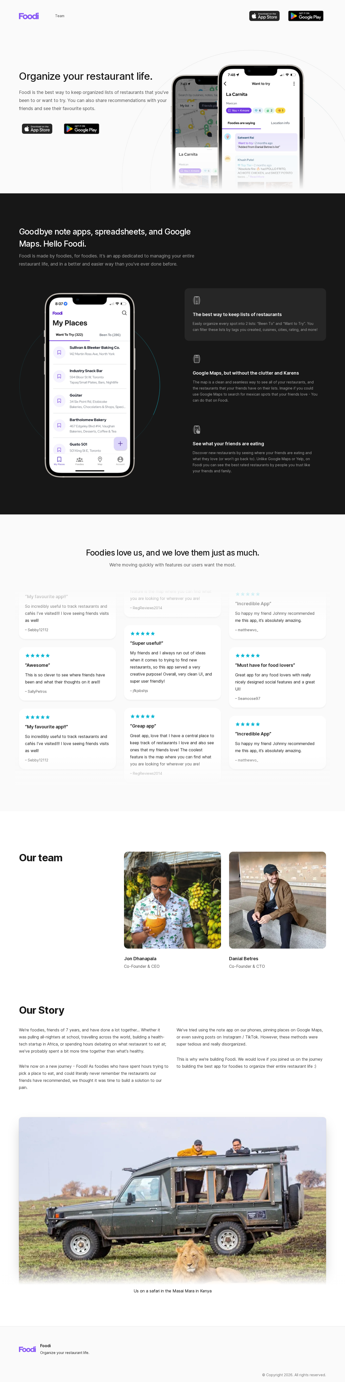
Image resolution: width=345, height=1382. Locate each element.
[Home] (29, 15)
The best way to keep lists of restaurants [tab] (237, 314)
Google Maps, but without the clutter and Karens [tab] (246, 373)
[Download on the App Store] (264, 16)
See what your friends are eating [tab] (228, 443)
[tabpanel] (89, 385)
